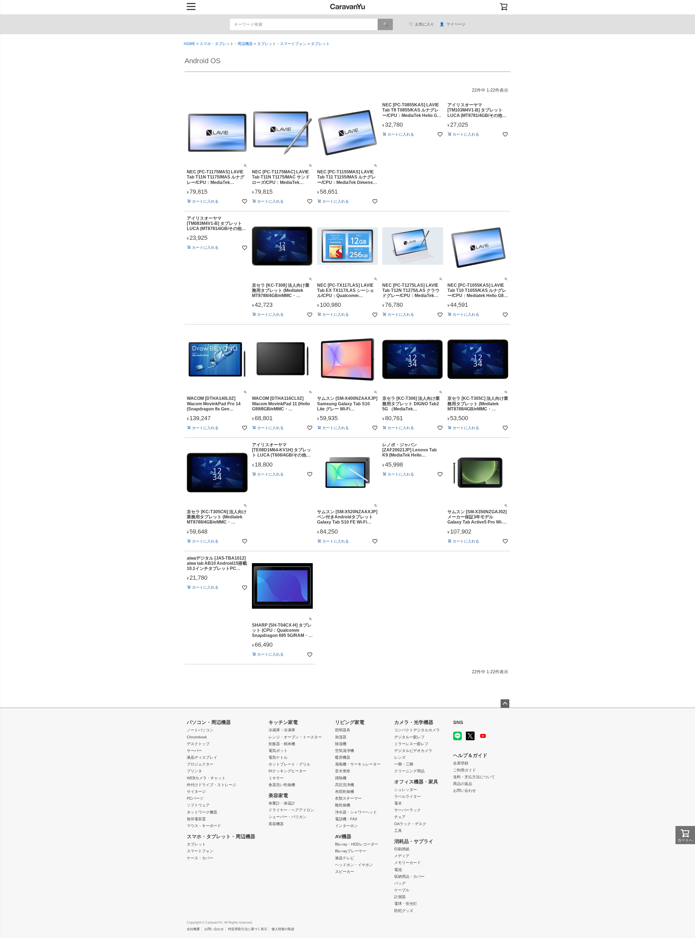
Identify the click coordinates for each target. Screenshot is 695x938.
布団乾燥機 (344, 791)
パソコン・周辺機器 (209, 722)
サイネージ (196, 791)
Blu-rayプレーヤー (350, 851)
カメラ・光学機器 (413, 722)
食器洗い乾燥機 (281, 785)
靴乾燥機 (342, 805)
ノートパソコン (200, 730)
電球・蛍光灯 (405, 903)
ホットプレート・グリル (289, 764)
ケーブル (401, 890)
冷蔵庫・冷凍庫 (281, 730)
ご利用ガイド (464, 770)
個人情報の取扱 (282, 929)
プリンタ (194, 771)
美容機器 (276, 824)
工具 (398, 830)
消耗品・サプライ (413, 841)
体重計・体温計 (281, 803)
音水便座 (342, 771)
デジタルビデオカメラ (413, 750)
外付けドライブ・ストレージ (211, 785)
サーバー (194, 750)
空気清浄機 (344, 750)
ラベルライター (407, 796)
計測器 (400, 897)
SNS (458, 722)
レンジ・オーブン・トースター (295, 737)
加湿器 (340, 737)
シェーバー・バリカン (287, 817)
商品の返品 (462, 783)
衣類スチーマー (348, 798)
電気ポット (278, 750)
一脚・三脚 (403, 764)
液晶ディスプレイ (202, 757)
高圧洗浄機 (344, 785)
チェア (400, 817)
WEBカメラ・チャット (206, 778)
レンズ (400, 757)
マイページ (455, 24)
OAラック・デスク (410, 824)
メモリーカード (407, 862)
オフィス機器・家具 (416, 781)
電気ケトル (278, 757)
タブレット (320, 44)
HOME (189, 44)
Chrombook (197, 737)
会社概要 (193, 929)
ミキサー (276, 778)
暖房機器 (342, 757)
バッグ (400, 883)
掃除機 (340, 778)
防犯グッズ (403, 910)
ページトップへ (505, 703)
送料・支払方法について (474, 777)
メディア (401, 856)
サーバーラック (407, 810)
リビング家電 (349, 722)
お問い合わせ (464, 790)
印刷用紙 (401, 849)
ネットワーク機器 (202, 812)
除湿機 (340, 744)
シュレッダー (405, 789)
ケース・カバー (200, 858)
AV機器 (343, 836)
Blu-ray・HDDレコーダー (356, 844)
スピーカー (344, 871)
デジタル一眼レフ (409, 737)
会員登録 (460, 763)
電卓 (398, 803)
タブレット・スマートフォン (282, 44)
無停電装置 (196, 819)
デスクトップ (198, 744)
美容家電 (278, 795)
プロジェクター (200, 764)
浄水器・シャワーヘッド (356, 812)
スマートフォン (200, 851)
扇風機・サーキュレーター (358, 764)
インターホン (346, 826)
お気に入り (424, 24)
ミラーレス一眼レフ (411, 744)
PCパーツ (195, 798)
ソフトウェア (198, 805)
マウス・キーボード (204, 826)
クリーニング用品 (409, 771)
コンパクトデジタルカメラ (417, 730)
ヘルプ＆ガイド (470, 755)
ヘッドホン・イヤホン (354, 865)
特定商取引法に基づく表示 (247, 929)
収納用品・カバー (409, 876)
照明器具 (342, 730)
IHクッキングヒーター (287, 771)
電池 (398, 869)
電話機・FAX (346, 819)
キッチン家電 (283, 722)
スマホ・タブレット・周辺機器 (226, 44)
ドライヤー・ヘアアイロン (291, 810)
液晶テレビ (344, 858)
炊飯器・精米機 (281, 744)
